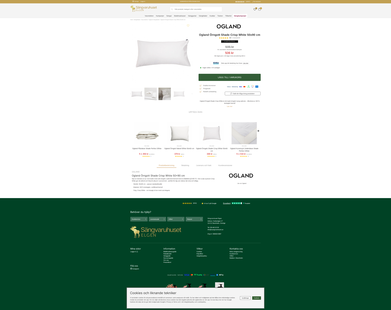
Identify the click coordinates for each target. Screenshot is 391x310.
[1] (161, 52)
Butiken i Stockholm (236, 258)
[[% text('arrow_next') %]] (258, 130)
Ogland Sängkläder (154, 19)
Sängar (169, 16)
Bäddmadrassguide (169, 251)
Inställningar (245, 298)
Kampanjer (160, 16)
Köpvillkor (200, 254)
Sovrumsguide (168, 258)
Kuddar (212, 16)
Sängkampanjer (240, 16)
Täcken (220, 16)
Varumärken (149, 16)
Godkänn (256, 298)
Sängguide (166, 256)
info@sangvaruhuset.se (215, 229)
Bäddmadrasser (180, 16)
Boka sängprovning (236, 251)
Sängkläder (203, 16)
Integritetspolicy (202, 256)
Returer (189, 219)
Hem (131, 19)
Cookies (199, 251)
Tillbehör (228, 16)
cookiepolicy (202, 302)
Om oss (166, 260)
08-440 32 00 (214, 227)
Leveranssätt (154, 219)
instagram (135, 269)
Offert (170, 219)
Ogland (136, 172)
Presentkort (167, 262)
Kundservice (136, 219)
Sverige (136, 1)
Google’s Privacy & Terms (168, 302)
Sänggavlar (192, 16)
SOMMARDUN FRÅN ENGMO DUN (190, 1)
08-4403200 (257, 1)
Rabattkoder (167, 254)
